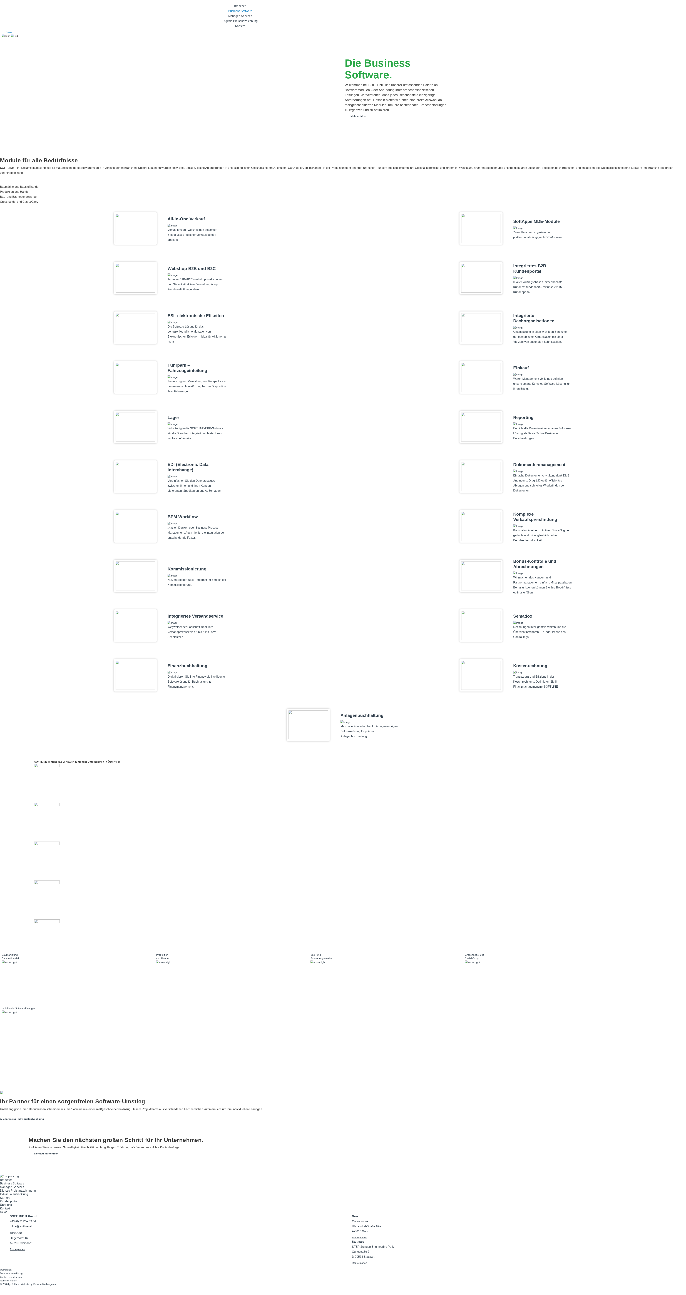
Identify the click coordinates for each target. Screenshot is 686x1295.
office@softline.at (21, 1226)
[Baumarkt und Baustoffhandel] (77, 999)
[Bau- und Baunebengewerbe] (385, 999)
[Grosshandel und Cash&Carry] (540, 999)
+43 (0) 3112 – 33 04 (23, 1221)
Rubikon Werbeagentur (44, 1284)
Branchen (240, 6)
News (9, 32)
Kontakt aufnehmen (46, 1153)
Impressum (6, 1270)
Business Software (240, 11)
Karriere (240, 26)
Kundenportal (9, 1201)
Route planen (17, 1249)
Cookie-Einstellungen (11, 1277)
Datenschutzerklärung (11, 1273)
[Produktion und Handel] (231, 999)
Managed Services (240, 16)
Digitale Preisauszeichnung (240, 21)
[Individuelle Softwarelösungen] (77, 1053)
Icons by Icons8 (8, 1280)
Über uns (6, 1204)
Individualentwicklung (14, 1194)
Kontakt (5, 1208)
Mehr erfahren (359, 116)
